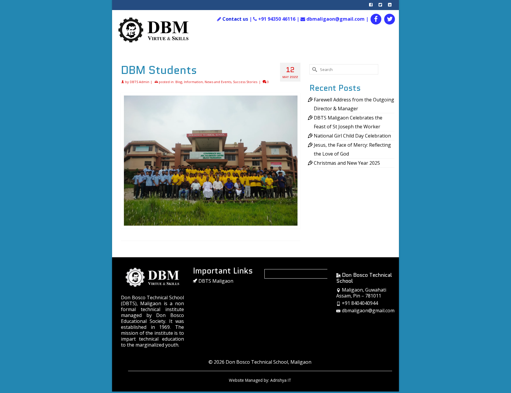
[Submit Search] (313, 69)
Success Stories (245, 82)
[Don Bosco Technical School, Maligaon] (160, 30)
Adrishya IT (280, 380)
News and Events (218, 82)
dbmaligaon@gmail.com (368, 310)
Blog (178, 82)
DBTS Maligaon (215, 281)
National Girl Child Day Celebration (352, 135)
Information (193, 82)
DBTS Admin (139, 82)
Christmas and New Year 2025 (347, 163)
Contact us (235, 19)
